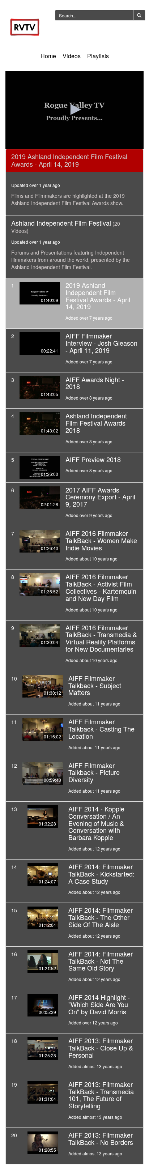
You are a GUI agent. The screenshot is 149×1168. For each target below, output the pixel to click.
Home (48, 56)
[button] (74, 110)
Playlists (98, 56)
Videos (72, 56)
